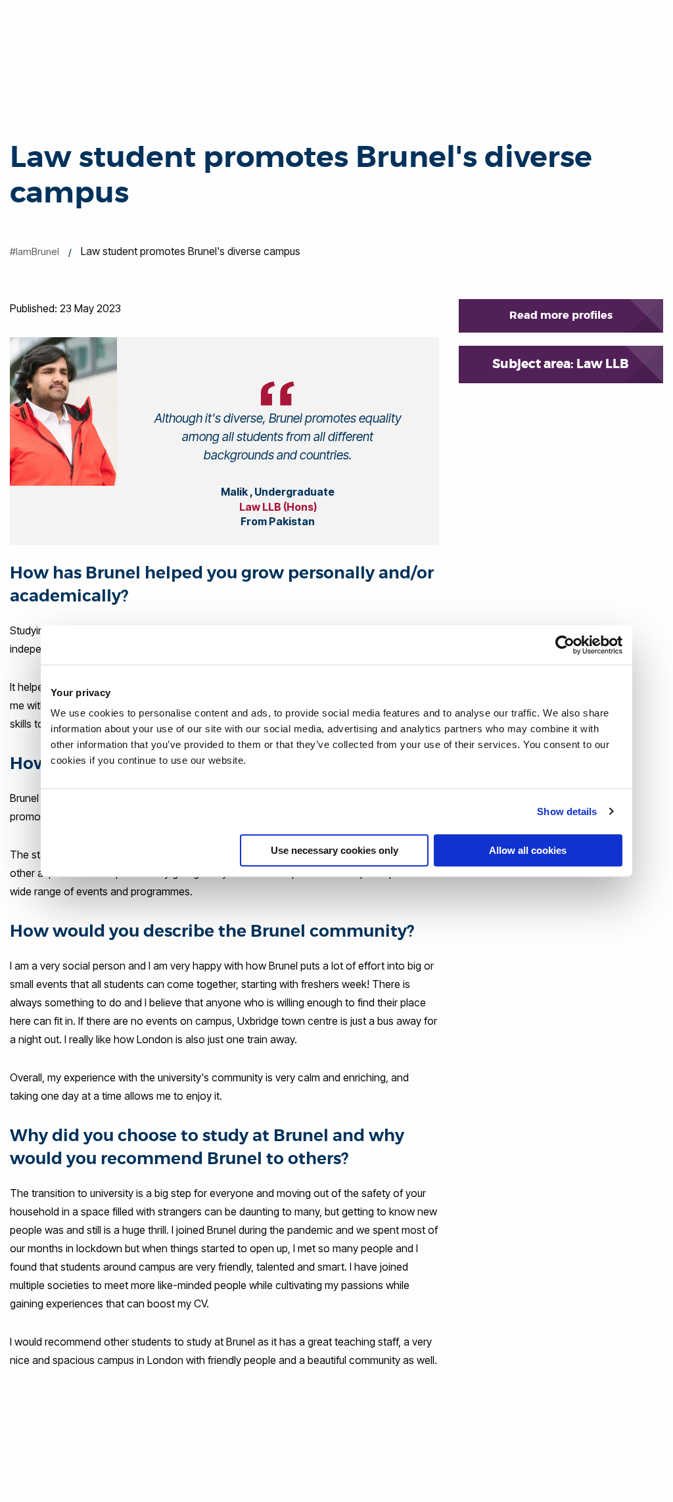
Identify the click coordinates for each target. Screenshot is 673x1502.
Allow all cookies (528, 850)
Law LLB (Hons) (278, 506)
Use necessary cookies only (334, 850)
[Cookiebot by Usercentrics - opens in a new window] (564, 645)
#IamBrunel (34, 251)
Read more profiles (561, 315)
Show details (567, 811)
